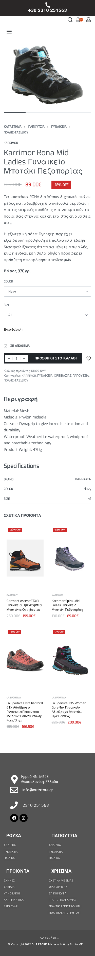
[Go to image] (15, 112)
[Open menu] (9, 32)
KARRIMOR (29, 376)
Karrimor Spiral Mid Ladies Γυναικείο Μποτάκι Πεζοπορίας (67, 605)
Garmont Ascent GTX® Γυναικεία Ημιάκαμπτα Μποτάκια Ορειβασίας (24, 605)
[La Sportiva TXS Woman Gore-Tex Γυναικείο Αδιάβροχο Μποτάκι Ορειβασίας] (70, 660)
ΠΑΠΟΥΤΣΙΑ (36, 127)
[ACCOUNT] (88, 19)
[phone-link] (47, 5)
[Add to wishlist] (88, 358)
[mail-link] (14, 790)
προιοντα (17, 871)
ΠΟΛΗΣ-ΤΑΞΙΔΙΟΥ (16, 133)
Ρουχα (13, 835)
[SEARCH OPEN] (70, 19)
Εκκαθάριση (13, 330)
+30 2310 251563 (47, 10)
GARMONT (12, 595)
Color (8, 281)
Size (7, 305)
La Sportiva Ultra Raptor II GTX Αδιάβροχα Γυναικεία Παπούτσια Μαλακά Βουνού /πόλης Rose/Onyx (25, 711)
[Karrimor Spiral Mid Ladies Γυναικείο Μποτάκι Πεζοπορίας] (70, 558)
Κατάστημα (13, 127)
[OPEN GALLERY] (47, 75)
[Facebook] (14, 818)
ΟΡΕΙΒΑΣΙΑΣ (62, 376)
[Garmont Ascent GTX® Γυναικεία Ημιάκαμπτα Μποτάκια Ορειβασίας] (25, 558)
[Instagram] (24, 818)
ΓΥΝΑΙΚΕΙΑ (59, 127)
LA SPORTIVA (14, 697)
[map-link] (14, 779)
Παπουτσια (64, 835)
